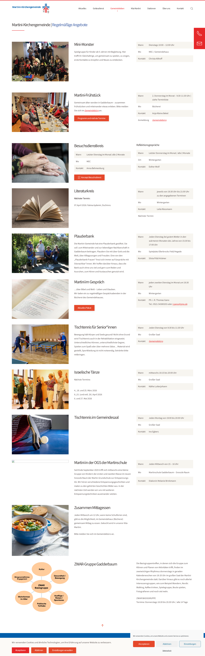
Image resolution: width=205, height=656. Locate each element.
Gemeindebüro (159, 120)
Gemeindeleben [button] (117, 8)
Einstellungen (190, 644)
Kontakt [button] (180, 8)
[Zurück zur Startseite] (31, 8)
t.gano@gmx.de (180, 304)
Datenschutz (167, 650)
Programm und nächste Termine (91, 118)
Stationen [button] (151, 8)
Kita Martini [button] (136, 8)
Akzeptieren (143, 644)
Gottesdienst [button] (98, 8)
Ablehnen (167, 644)
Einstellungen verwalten (62, 650)
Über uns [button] (166, 8)
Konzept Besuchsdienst (91, 177)
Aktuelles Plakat (84, 307)
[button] (191, 8)
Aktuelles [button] (82, 8)
